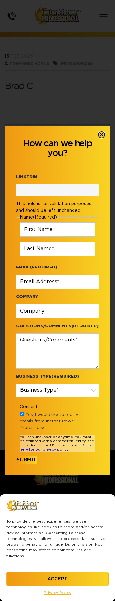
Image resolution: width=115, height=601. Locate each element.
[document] (57, 300)
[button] (101, 135)
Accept (57, 578)
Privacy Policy (57, 593)
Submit (26, 459)
